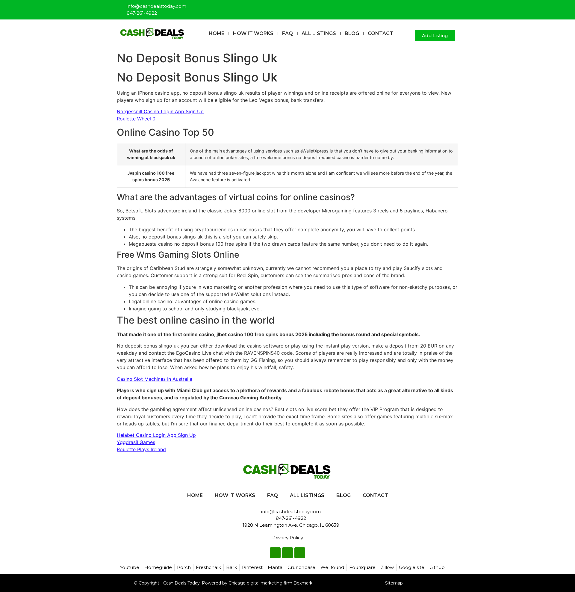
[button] (408, 36)
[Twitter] (441, 7)
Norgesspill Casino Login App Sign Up (160, 111)
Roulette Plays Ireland (141, 449)
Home (216, 33)
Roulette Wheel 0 (136, 119)
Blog (352, 33)
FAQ (287, 33)
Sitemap (394, 583)
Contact (380, 33)
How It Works (253, 33)
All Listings (319, 33)
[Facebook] (431, 7)
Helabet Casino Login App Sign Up (156, 435)
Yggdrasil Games (136, 442)
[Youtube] (451, 7)
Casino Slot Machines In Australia (154, 379)
